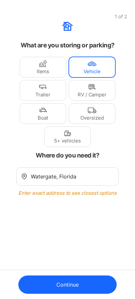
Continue (67, 284)
